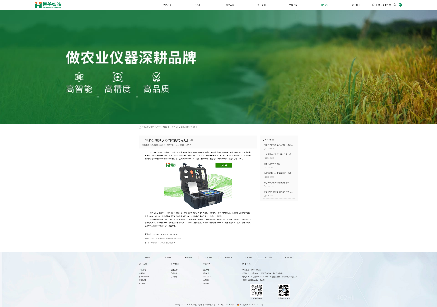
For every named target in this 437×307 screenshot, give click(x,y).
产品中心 (198, 5)
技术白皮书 (207, 277)
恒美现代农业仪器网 (157, 145)
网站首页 (167, 5)
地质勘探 (142, 283)
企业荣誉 (174, 270)
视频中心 (293, 5)
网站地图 (288, 257)
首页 (152, 127)
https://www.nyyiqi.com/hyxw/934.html (165, 234)
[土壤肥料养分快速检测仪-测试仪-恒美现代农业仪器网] (48, 5)
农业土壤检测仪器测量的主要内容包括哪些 (166, 238)
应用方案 (206, 270)
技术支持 (324, 5)
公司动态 (206, 283)
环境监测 (142, 280)
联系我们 (174, 277)
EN (400, 5)
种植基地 (142, 270)
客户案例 (261, 5)
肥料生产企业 (144, 277)
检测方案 (230, 5)
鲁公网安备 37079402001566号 (251, 305)
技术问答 (206, 280)
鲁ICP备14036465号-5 (226, 305)
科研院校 (142, 273)
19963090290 (383, 4)
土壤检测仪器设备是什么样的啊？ (163, 243)
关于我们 (356, 5)
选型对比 (165, 127)
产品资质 (174, 273)
